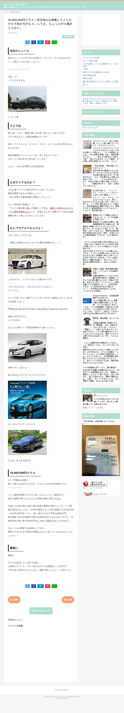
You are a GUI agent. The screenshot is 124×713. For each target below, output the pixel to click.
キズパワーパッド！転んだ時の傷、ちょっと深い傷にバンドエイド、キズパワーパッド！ (106, 143)
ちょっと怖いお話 (90, 61)
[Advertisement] (101, 30)
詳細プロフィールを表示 (93, 408)
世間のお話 (68, 37)
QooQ (66, 698)
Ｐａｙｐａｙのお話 (91, 58)
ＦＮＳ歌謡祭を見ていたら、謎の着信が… (100, 367)
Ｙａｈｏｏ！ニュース (18, 69)
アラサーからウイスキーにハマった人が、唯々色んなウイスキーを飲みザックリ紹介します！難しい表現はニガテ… (100, 101)
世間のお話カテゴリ (41, 611)
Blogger (66, 690)
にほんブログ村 (99, 494)
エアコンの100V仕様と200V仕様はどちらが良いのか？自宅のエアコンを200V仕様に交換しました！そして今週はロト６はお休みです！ (101, 245)
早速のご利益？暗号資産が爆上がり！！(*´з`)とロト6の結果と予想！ (106, 271)
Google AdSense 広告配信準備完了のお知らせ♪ (106, 297)
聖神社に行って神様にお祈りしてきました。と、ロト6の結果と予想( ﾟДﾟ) (106, 217)
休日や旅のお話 (89, 75)
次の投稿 (14, 600)
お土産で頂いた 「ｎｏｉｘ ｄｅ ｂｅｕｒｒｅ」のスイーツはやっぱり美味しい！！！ (106, 192)
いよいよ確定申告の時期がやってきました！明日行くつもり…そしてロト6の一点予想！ (101, 345)
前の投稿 (68, 600)
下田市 (85, 69)
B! (40, 42)
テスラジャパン (15, 487)
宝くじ (85, 84)
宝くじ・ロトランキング (92, 488)
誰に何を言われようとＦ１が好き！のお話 (100, 81)
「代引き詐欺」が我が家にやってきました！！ (106, 167)
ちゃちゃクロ (101, 396)
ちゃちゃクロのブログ (15, 4)
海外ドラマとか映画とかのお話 (96, 72)
